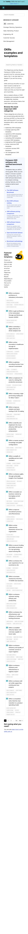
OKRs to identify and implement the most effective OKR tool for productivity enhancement (15, 427)
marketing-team (19, 505)
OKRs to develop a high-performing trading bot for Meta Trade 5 (16, 395)
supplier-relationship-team (11, 641)
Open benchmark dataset (14, 232)
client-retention (9, 501)
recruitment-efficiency (11, 516)
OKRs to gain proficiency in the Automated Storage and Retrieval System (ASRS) (16, 314)
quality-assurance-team (11, 605)
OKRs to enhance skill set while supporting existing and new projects (15, 684)
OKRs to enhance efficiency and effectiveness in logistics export (14, 668)
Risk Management (8, 41)
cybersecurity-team (10, 538)
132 (16, 720)
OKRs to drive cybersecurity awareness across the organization (15, 528)
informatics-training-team (18, 304)
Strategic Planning (9, 27)
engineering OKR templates (13, 142)
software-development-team (12, 607)
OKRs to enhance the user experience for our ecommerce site (16, 563)
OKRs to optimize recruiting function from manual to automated (16, 364)
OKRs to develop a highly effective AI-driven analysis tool (15, 329)
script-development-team (11, 387)
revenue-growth (9, 583)
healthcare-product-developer (12, 353)
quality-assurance (10, 621)
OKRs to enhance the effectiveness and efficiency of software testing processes (15, 615)
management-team (10, 436)
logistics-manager (19, 656)
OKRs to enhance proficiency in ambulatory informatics (16, 295)
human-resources (10, 373)
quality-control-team (10, 694)
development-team (16, 400)
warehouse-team (10, 676)
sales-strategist (9, 639)
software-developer (19, 333)
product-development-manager (12, 503)
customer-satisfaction (10, 656)
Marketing (10, 31)
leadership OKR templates (13, 127)
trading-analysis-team (10, 416)
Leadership (10, 23)
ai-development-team (10, 335)
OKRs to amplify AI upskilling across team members (15, 458)
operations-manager (10, 434)
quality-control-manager (19, 621)
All (5, 23)
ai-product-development (11, 355)
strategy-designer (17, 414)
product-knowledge (10, 447)
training (8, 369)
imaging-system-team (10, 389)
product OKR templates (12, 140)
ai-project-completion (16, 463)
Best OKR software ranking (13, 202)
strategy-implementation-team (12, 418)
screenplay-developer (18, 554)
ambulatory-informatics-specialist (12, 302)
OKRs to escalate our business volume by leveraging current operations (15, 495)
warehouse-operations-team (12, 320)
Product (16, 31)
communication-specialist (11, 483)
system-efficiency (10, 300)
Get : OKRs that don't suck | (14, 2)
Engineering (7, 34)
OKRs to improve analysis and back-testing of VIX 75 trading (16, 409)
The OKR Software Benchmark (12, 191)
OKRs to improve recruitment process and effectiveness (15, 512)
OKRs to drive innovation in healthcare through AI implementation (16, 345)
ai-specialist (17, 351)
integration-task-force (10, 714)
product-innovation (17, 583)
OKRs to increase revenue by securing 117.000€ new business (16, 578)
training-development (18, 373)
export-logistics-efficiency (11, 654)
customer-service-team (11, 505)
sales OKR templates (11, 136)
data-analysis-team (10, 487)
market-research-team (11, 338)
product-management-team (11, 449)
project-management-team (11, 692)
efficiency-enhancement (11, 481)
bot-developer (9, 400)
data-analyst (19, 481)
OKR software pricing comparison (13, 212)
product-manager (18, 447)
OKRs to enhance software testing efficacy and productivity (14, 597)
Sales (5, 31)
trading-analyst (9, 414)
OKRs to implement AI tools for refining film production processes (15, 380)
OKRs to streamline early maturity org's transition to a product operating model (16, 702)
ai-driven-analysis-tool (10, 333)
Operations (18, 27)
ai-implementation (10, 351)
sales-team (8, 590)
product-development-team (17, 590)
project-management (10, 690)
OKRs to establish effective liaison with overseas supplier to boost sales (15, 631)
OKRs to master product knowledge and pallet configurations (16, 442)
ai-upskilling (9, 463)
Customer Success (9, 38)
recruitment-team (10, 521)
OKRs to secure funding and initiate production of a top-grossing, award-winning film (16, 548)
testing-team (9, 623)
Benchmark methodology (14, 241)
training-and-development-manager (13, 536)
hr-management (14, 369)
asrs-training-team (10, 322)
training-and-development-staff (12, 371)
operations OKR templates (13, 134)
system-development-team (11, 306)
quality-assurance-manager (11, 603)
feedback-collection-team (11, 485)
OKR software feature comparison (13, 223)
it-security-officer (10, 534)
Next (21, 720)
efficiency (8, 674)
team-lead (16, 465)
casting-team (9, 556)
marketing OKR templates (13, 138)
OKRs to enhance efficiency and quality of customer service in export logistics (16, 648)
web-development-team (11, 572)
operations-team (18, 434)
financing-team (15, 556)
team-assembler (9, 554)
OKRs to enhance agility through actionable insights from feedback (16, 476)
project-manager (9, 304)
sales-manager (9, 585)
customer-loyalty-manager (18, 501)
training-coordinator (10, 712)
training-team (17, 712)
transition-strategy (10, 710)
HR (12, 34)
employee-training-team (11, 469)
